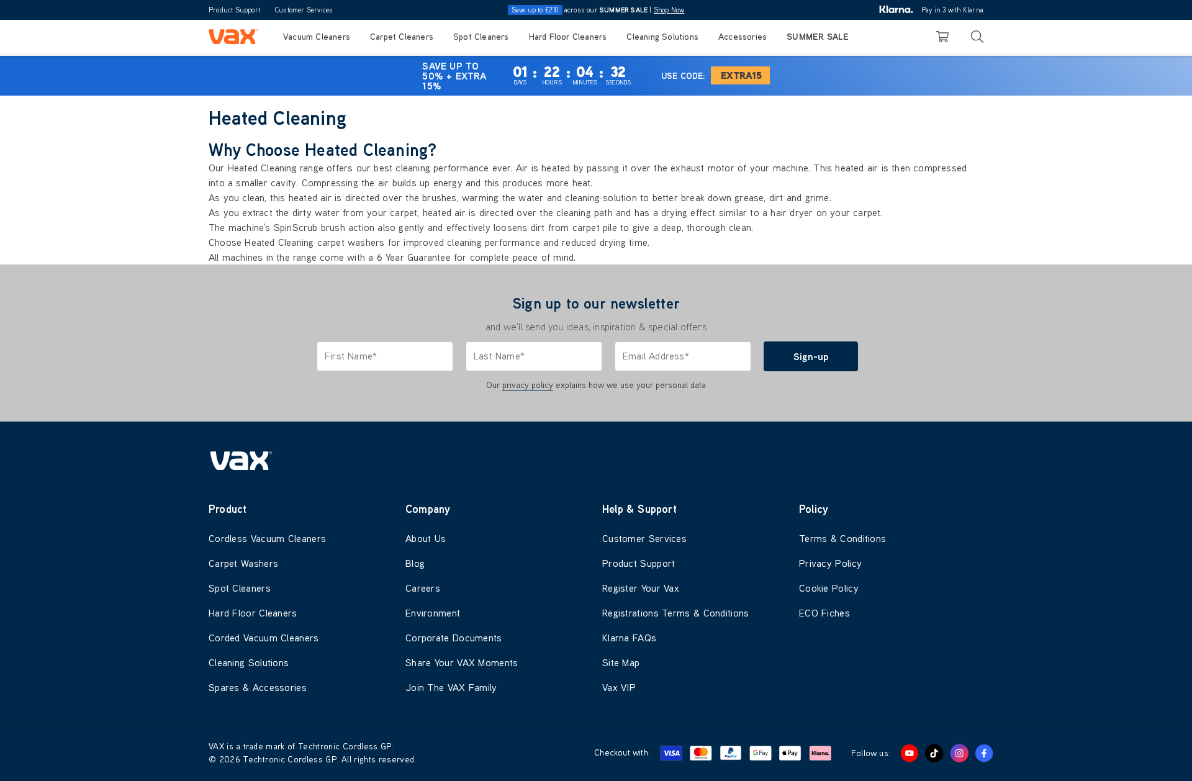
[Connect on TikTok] (934, 753)
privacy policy (527, 384)
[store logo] (233, 36)
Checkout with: (622, 752)
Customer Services (304, 10)
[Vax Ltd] (596, 460)
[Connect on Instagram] (959, 753)
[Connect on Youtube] (909, 753)
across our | (598, 10)
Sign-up (810, 356)
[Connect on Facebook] (984, 753)
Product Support (234, 10)
